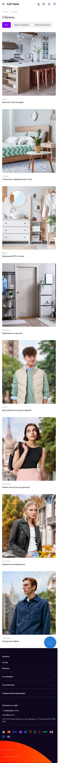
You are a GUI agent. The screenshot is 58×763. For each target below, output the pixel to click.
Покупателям (8, 685)
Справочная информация (13, 693)
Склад (5, 662)
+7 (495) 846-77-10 (10, 711)
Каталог (6, 656)
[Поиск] (43, 4)
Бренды (5, 668)
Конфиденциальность (10, 756)
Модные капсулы (42, 25)
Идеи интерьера (22, 25)
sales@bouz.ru (8, 715)
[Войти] (49, 4)
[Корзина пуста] (54, 4)
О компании (7, 676)
